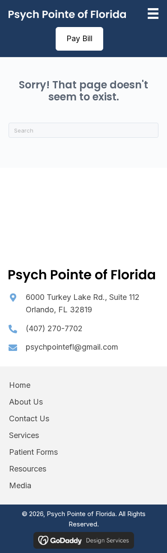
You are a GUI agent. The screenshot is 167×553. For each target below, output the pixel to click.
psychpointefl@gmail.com (72, 346)
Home (19, 385)
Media (20, 485)
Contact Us (29, 418)
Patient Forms (33, 451)
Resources (27, 468)
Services (24, 435)
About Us (26, 401)
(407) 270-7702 (54, 328)
